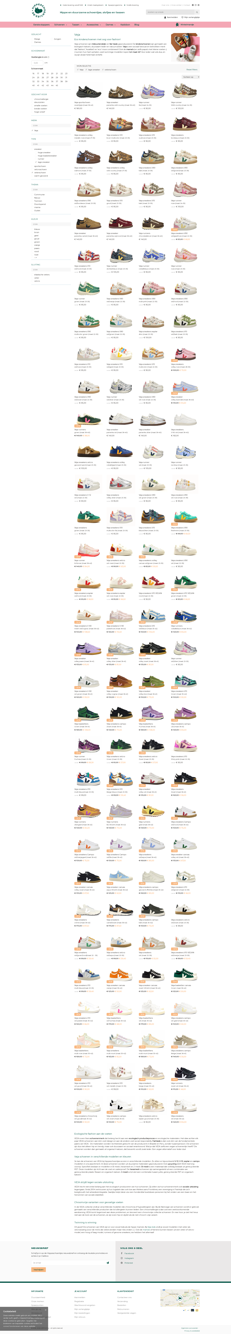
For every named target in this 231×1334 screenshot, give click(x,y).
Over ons (165, 5)
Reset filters (191, 69)
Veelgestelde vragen (126, 1313)
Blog (136, 24)
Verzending (122, 1301)
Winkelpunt (36, 1313)
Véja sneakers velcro (83, 462)
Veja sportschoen (82, 102)
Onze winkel (176, 5)
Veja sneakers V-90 (83, 626)
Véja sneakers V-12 (82, 495)
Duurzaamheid (38, 1297)
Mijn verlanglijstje (82, 1309)
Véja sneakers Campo (181, 822)
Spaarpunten (37, 1305)
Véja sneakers (177, 789)
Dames (109, 24)
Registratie (79, 1301)
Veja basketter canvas (181, 985)
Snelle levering (132, 5)
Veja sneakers (177, 135)
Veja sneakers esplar (148, 331)
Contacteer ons (124, 1297)
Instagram (128, 1258)
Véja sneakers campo (116, 724)
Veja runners (144, 233)
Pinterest (128, 1263)
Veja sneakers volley (83, 135)
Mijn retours (79, 1317)
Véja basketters (81, 724)
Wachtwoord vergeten (84, 1305)
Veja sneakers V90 (147, 168)
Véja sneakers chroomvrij (85, 1116)
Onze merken (37, 1301)
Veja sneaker (112, 102)
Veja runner (144, 102)
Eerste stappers (41, 24)
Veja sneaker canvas (180, 854)
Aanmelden (79, 1297)
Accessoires (93, 24)
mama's (146, 1230)
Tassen (75, 24)
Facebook (128, 1253)
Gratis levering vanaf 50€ (72, 5)
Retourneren (123, 1309)
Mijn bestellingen (82, 1313)
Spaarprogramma (115, 5)
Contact (187, 5)
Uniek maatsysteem (95, 5)
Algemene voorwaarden (189, 1328)
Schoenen (59, 24)
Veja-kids (151, 1227)
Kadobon (125, 24)
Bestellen (121, 1305)
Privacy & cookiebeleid (192, 1331)
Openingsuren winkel (41, 1317)
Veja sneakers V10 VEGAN (150, 593)
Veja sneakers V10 (115, 135)
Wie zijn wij (36, 1309)
